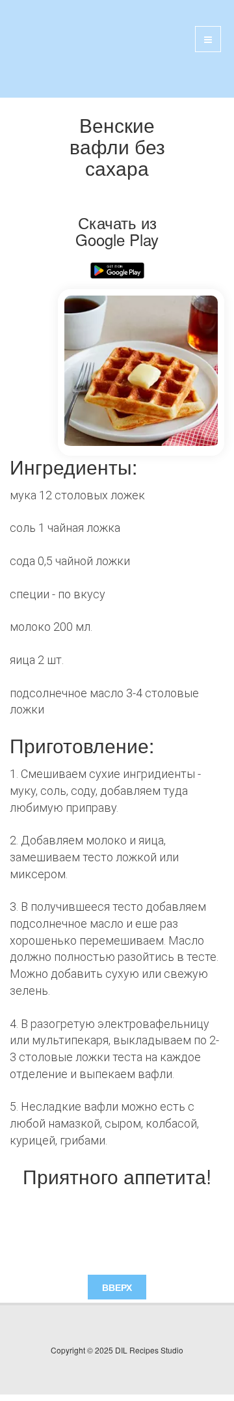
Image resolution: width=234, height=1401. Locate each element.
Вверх (117, 1287)
